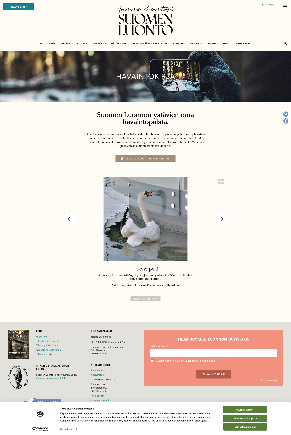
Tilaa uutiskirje (44, 354)
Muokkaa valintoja (243, 418)
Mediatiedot (97, 395)
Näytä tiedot (66, 429)
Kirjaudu (268, 4)
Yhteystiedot (97, 374)
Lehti (225, 44)
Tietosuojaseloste (100, 400)
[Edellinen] (69, 218)
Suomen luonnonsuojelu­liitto (51, 378)
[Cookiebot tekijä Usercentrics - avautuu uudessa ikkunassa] (40, 429)
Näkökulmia (119, 44)
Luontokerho (242, 44)
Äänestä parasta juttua (48, 349)
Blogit (212, 44)
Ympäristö (99, 44)
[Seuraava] (221, 218)
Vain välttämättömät (245, 427)
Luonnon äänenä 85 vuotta (150, 44)
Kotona (82, 44)
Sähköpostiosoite (159, 346)
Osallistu (196, 44)
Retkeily (66, 44)
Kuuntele (179, 44)
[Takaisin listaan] (221, 181)
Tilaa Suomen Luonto (47, 341)
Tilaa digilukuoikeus (47, 345)
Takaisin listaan (145, 298)
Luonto (51, 44)
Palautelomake (99, 370)
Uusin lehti (42, 336)
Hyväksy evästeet (245, 409)
